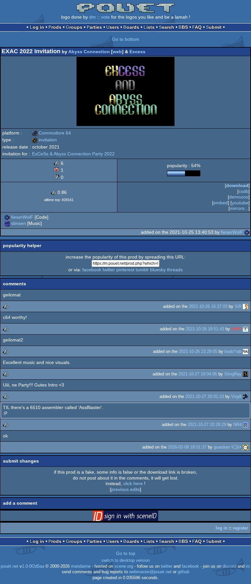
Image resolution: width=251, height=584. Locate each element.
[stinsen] (7, 223)
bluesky (158, 269)
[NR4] (245, 424)
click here (133, 483)
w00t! (236, 328)
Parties (94, 27)
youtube (240, 202)
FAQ (197, 27)
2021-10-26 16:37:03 (208, 306)
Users (112, 27)
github (183, 572)
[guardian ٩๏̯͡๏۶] (245, 447)
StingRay (233, 373)
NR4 (237, 424)
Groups (74, 27)
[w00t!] (245, 328)
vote (105, 17)
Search (166, 27)
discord (229, 566)
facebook (91, 269)
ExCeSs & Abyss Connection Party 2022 (73, 153)
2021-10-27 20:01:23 (204, 396)
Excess (137, 51)
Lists (149, 27)
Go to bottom (125, 39)
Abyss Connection (89, 51)
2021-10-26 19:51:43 (205, 328)
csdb (243, 191)
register (240, 528)
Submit (214, 27)
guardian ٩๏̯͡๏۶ (228, 447)
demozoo (238, 196)
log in (221, 528)
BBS (183, 27)
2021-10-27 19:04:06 (197, 373)
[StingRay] (245, 373)
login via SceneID (135, 517)
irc (248, 566)
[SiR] (245, 306)
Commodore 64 (51, 132)
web (117, 51)
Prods (54, 27)
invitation (44, 139)
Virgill (236, 396)
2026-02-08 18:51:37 (187, 447)
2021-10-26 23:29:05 (198, 351)
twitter (109, 269)
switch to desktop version (125, 560)
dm (92, 17)
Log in (37, 27)
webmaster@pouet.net (150, 572)
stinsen (18, 223)
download (237, 185)
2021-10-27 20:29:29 (207, 424)
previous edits (125, 489)
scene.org (123, 566)
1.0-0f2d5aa (33, 566)
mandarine (81, 566)
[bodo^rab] (245, 351)
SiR (238, 306)
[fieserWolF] (7, 217)
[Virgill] (245, 396)
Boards (131, 27)
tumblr (142, 269)
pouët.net (9, 566)
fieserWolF (22, 217)
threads (175, 269)
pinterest (125, 269)
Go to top (125, 553)
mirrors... (239, 208)
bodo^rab (233, 351)
